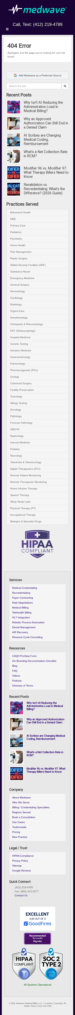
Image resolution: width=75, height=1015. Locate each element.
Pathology (16, 416)
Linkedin (35, 19)
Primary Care (17, 225)
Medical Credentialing (24, 587)
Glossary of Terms (22, 685)
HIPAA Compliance (23, 855)
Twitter (40, 19)
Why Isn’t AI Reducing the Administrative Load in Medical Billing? (43, 107)
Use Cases (18, 822)
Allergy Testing (18, 403)
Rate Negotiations (22, 602)
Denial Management (23, 627)
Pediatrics (15, 232)
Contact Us (21, 895)
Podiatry (15, 449)
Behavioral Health (20, 212)
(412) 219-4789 (47, 24)
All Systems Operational (37, 984)
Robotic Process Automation (28, 622)
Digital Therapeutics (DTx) (25, 468)
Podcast (16, 680)
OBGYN (14, 429)
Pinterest (29, 899)
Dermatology (17, 291)
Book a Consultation (23, 817)
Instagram (30, 19)
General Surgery (19, 284)
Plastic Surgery (18, 258)
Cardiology (16, 297)
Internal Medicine (20, 442)
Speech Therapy (19, 495)
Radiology (16, 304)
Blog (14, 665)
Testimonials (19, 827)
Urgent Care (17, 311)
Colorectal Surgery (21, 383)
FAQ (14, 670)
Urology (14, 376)
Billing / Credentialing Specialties (31, 807)
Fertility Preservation (22, 389)
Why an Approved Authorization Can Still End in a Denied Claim (46, 123)
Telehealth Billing (21, 612)
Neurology (16, 455)
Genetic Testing (19, 343)
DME (13, 219)
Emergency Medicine (22, 278)
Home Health (17, 245)
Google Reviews (21, 870)
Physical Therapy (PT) (23, 508)
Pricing (16, 832)
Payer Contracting (22, 597)
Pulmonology (17, 363)
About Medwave (21, 797)
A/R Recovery (20, 632)
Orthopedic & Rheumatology (26, 324)
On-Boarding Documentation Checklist (34, 660)
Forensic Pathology (21, 422)
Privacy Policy (20, 860)
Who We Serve (20, 802)
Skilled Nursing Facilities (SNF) (28, 265)
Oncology (15, 409)
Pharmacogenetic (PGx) (24, 370)
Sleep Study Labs (20, 501)
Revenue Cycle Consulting (27, 637)
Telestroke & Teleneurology (25, 462)
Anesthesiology (19, 317)
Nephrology (16, 435)
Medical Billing (20, 607)
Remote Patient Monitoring (25, 475)
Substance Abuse (20, 271)
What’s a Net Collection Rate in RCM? (45, 154)
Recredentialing (21, 592)
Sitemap (17, 865)
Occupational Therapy (23, 514)
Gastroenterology (20, 357)
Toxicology (16, 396)
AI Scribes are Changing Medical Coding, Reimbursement (42, 139)
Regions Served (21, 812)
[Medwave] (37, 9)
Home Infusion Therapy (23, 488)
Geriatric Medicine (20, 350)
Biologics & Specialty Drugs (26, 521)
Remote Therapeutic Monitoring (28, 481)
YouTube (45, 19)
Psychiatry (16, 238)
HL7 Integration (21, 617)
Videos (16, 675)
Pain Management (20, 251)
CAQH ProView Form (24, 656)
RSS (50, 19)
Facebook (25, 19)
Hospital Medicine (20, 337)
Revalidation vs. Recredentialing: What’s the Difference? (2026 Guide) (44, 189)
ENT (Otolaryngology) (22, 330)
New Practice (19, 836)
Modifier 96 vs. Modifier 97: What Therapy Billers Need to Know (46, 172)
